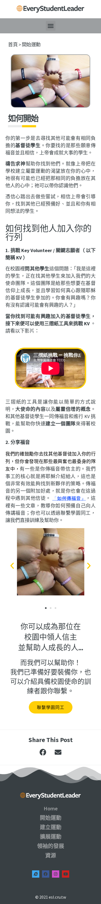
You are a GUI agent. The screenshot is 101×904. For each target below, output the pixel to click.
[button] (50, 26)
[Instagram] (55, 874)
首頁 (13, 44)
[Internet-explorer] (35, 874)
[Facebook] (45, 874)
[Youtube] (65, 874)
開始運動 (31, 44)
